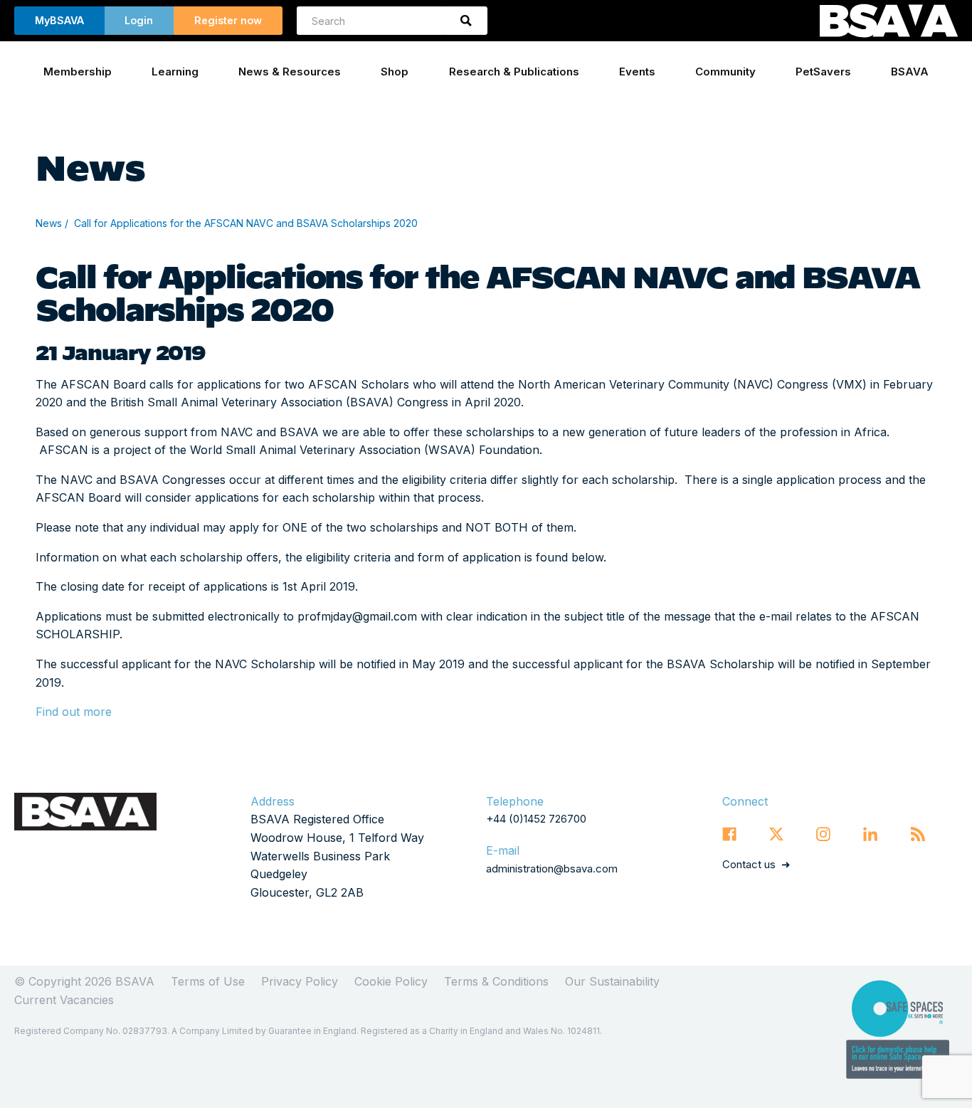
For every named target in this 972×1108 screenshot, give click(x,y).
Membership (77, 71)
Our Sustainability (612, 981)
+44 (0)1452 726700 (536, 818)
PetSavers (823, 71)
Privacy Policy (299, 981)
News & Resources (289, 71)
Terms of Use (208, 981)
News (49, 223)
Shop (394, 71)
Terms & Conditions (496, 981)
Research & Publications (514, 71)
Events (637, 71)
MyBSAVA (59, 20)
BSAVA (910, 71)
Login (139, 20)
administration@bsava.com (552, 868)
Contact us (749, 864)
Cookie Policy (391, 981)
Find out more (74, 712)
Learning (175, 71)
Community (725, 71)
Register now (228, 20)
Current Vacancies (64, 1000)
